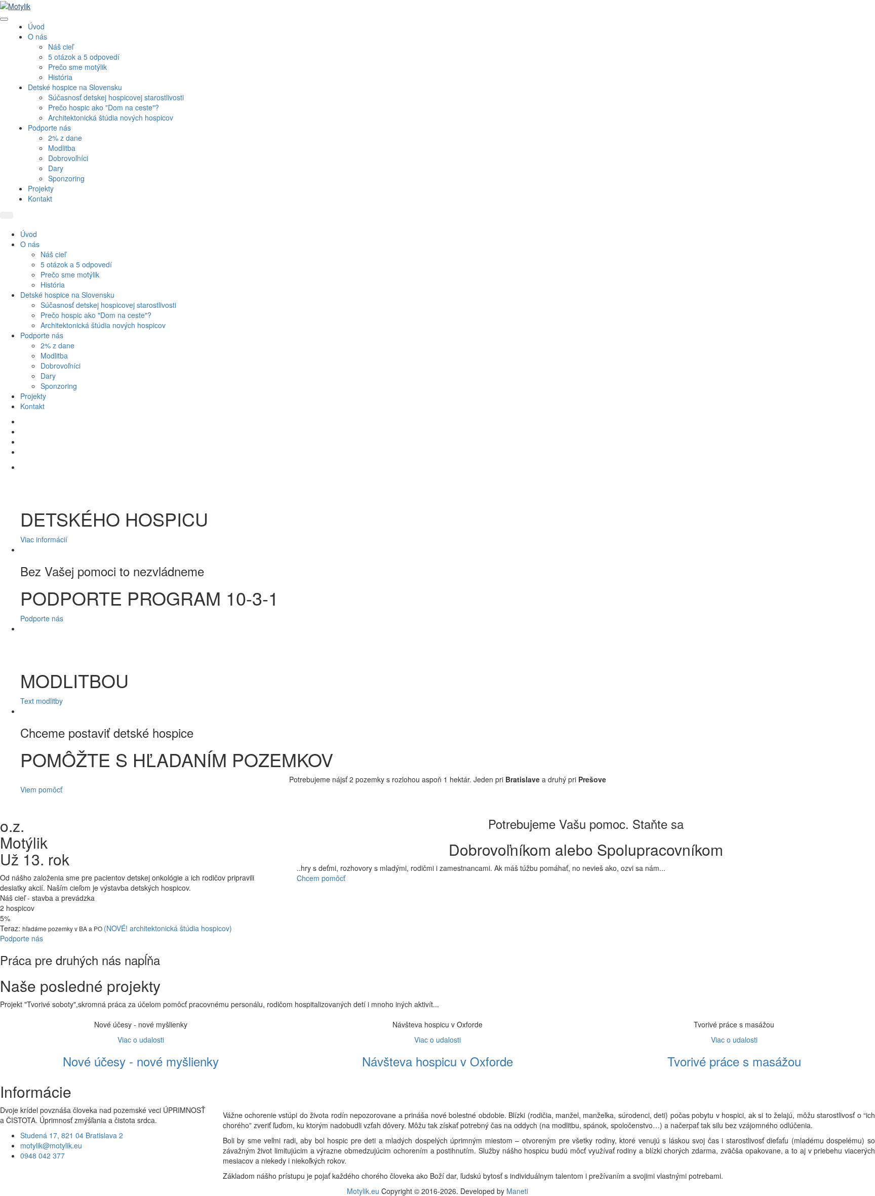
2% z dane (65, 138)
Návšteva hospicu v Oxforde (437, 1061)
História (60, 77)
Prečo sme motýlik (77, 67)
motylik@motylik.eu (51, 1145)
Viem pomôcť (41, 789)
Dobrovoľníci (68, 158)
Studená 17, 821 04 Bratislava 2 (71, 1135)
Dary (55, 168)
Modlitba (61, 148)
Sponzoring (66, 178)
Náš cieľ (60, 47)
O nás (37, 36)
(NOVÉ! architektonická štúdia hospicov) (168, 928)
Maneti (517, 1191)
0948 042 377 (42, 1155)
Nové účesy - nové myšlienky (141, 1061)
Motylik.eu (363, 1191)
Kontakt (40, 198)
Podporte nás (49, 128)
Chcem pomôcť (321, 878)
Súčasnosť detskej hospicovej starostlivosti (116, 97)
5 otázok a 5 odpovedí (84, 57)
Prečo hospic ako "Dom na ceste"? (103, 107)
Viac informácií (43, 539)
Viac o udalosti (140, 1039)
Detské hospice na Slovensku (75, 87)
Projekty (41, 188)
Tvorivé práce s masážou (734, 1061)
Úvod (36, 26)
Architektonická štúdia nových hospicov (110, 117)
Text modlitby (41, 701)
